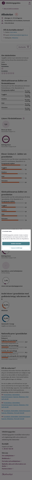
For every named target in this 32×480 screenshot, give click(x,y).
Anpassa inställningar (16, 248)
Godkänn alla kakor (16, 243)
